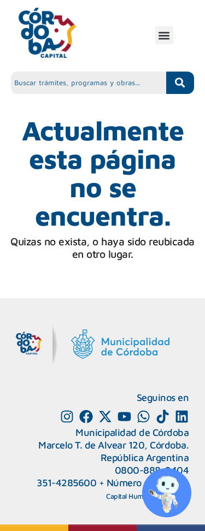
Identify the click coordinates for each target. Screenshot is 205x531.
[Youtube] (124, 416)
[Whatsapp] (143, 416)
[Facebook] (86, 416)
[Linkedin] (181, 416)
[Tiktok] (162, 416)
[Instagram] (67, 416)
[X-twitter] (105, 416)
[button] (164, 35)
